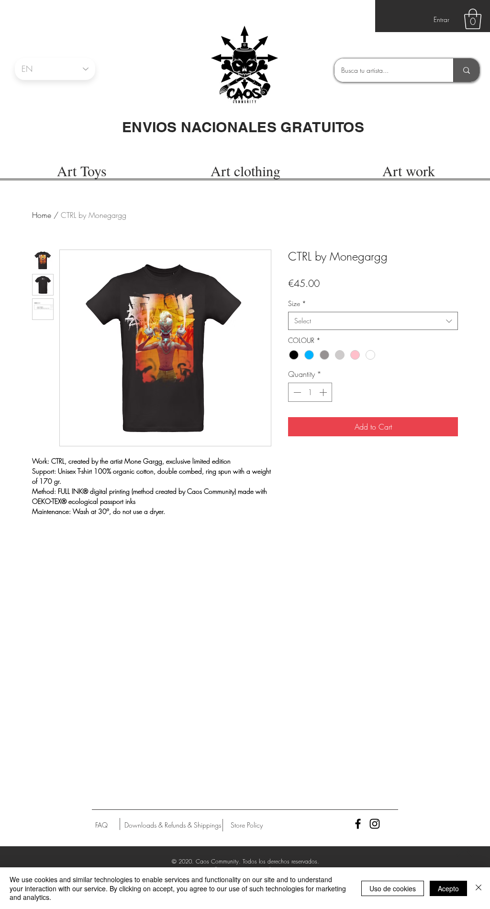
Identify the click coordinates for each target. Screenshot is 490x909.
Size (297, 303)
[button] (472, 19)
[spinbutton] (310, 392)
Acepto (448, 888)
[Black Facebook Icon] (358, 823)
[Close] (478, 888)
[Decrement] (296, 392)
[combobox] (373, 321)
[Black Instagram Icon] (374, 823)
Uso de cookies (392, 888)
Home (41, 215)
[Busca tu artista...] (466, 70)
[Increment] (324, 392)
